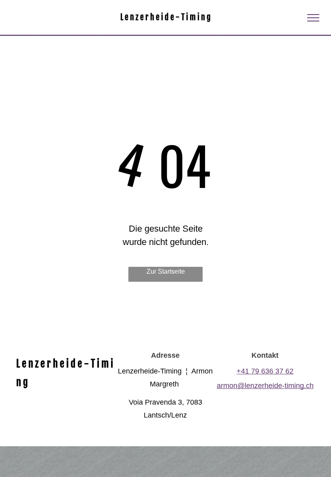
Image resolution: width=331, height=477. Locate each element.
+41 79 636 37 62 (265, 371)
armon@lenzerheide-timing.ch (265, 386)
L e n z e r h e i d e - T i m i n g (165, 17)
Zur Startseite (166, 271)
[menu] (313, 17)
